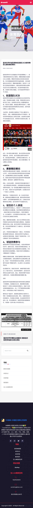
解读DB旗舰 (7, 369)
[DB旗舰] (17, 420)
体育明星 (6, 378)
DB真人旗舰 (27, 505)
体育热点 (6, 373)
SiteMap (17, 467)
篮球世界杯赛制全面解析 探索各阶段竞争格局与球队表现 (15, 339)
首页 (12, 38)
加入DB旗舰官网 (8, 387)
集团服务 (6, 382)
